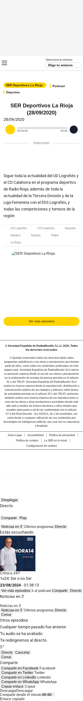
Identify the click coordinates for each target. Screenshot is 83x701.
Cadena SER (20, 63)
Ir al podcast (41, 591)
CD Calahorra (45, 228)
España (36, 235)
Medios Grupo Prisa (42, 470)
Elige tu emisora (60, 65)
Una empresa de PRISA (42, 459)
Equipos (16, 235)
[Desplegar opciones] (74, 130)
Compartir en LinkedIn (18, 677)
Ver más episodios (41, 321)
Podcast (58, 86)
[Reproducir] (10, 129)
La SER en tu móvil (55, 440)
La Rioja (16, 242)
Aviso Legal (15, 435)
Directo (60, 527)
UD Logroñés (19, 228)
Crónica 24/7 (10, 573)
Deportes (13, 92)
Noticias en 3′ (12, 527)
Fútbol (55, 235)
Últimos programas (39, 527)
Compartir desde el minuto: (25, 695)
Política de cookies (27, 440)
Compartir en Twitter (17, 673)
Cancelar (22, 652)
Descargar (8, 691)
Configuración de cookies (41, 445)
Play (23, 518)
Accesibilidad (35, 435)
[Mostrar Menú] (4, 62)
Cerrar (6, 615)
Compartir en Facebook (19, 668)
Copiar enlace (12, 686)
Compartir (60, 591)
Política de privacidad (62, 435)
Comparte (9, 518)
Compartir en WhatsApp (20, 682)
